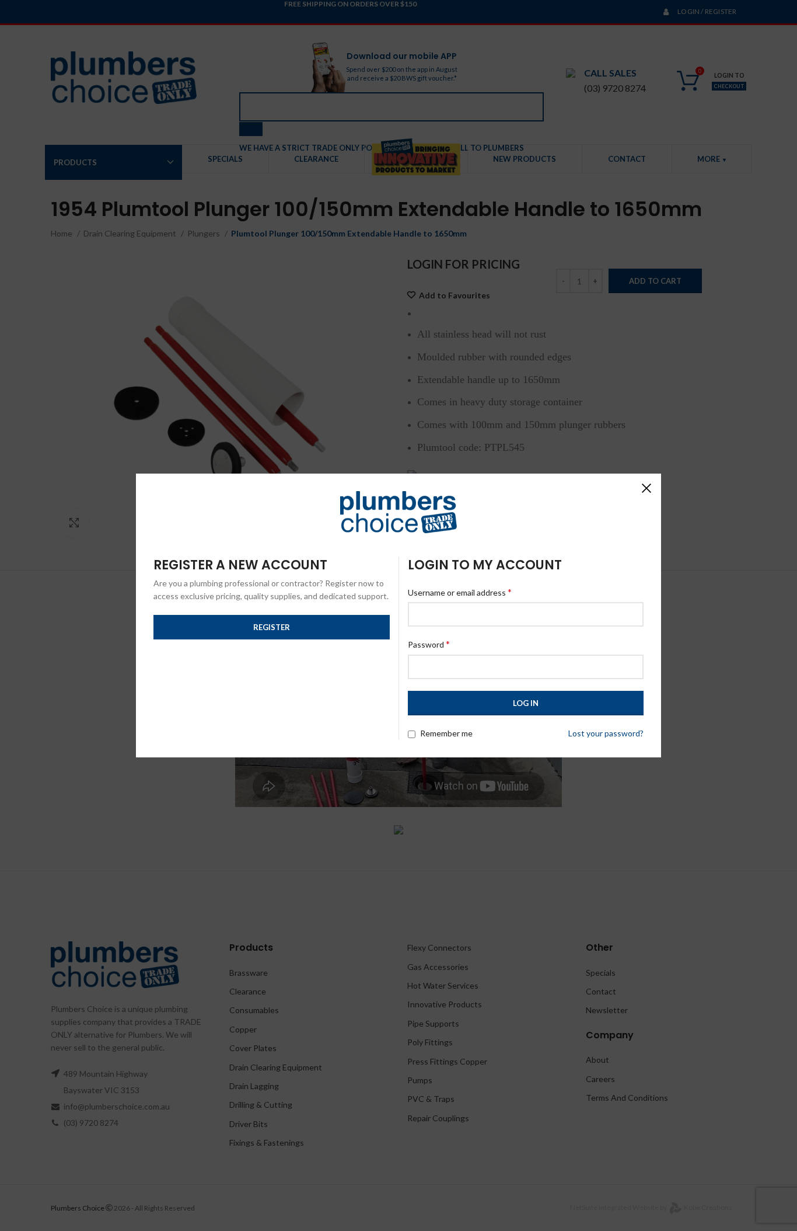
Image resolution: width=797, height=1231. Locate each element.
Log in (526, 703)
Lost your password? (606, 733)
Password (429, 643)
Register (271, 627)
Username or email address (460, 591)
